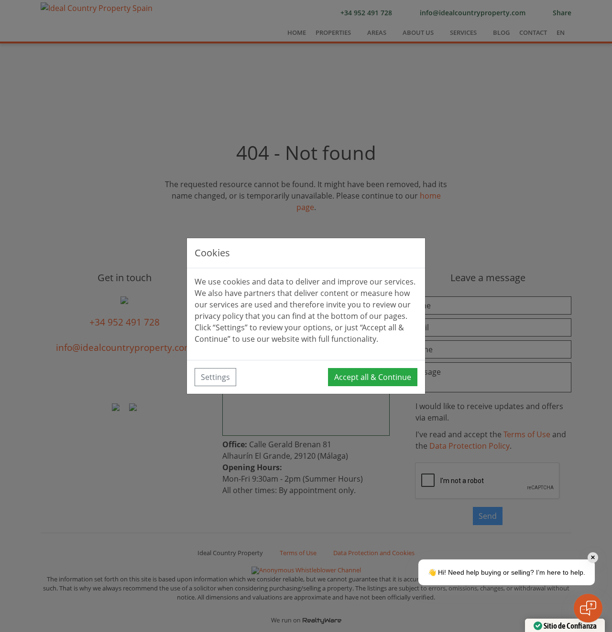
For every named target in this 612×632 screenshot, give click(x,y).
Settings (215, 377)
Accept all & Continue (372, 377)
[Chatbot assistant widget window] (495, 392)
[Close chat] (588, 608)
